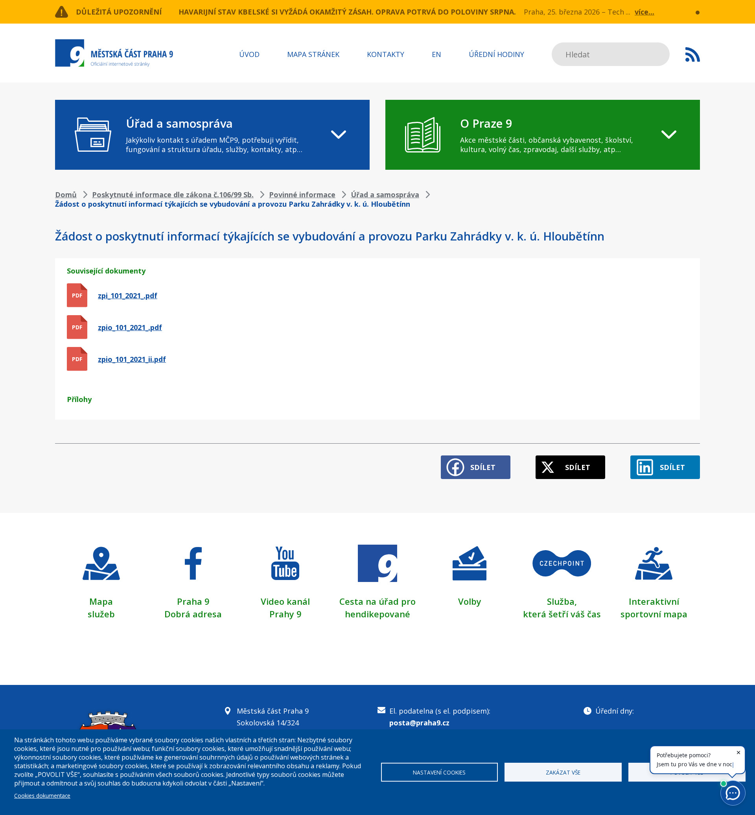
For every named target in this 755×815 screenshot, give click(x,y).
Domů (66, 194)
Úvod (249, 54)
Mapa (101, 601)
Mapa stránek (313, 54)
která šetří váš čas (562, 614)
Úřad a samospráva (385, 194)
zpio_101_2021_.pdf (130, 327)
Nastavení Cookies (439, 772)
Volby (469, 601)
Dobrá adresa (193, 614)
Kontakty (385, 54)
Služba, (562, 601)
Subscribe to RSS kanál (692, 54)
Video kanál (285, 601)
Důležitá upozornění (119, 12)
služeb (101, 614)
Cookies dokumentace (42, 795)
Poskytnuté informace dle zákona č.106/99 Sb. (173, 194)
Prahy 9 (285, 614)
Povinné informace (302, 194)
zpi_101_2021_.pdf (127, 295)
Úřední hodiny (496, 54)
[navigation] (212, 135)
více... (644, 12)
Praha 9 (193, 601)
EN (436, 54)
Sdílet (482, 467)
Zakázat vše (563, 772)
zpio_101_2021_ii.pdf (132, 359)
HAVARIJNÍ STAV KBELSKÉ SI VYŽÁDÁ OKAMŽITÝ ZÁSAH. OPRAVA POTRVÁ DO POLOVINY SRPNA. (347, 12)
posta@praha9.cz (419, 722)
